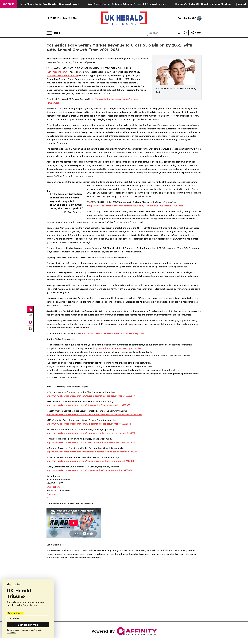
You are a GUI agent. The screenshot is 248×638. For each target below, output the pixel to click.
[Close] (50, 582)
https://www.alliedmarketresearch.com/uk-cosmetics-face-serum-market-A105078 (88, 405)
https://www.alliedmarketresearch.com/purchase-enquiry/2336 (112, 333)
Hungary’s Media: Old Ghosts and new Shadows (203, 4)
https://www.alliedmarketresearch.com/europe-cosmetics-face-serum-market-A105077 (91, 396)
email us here (53, 487)
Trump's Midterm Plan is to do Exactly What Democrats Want (42, 4)
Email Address (15, 613)
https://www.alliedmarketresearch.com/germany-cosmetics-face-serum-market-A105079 (92, 451)
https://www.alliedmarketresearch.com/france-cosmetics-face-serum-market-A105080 (90, 461)
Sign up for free (28, 624)
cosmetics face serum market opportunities (119, 348)
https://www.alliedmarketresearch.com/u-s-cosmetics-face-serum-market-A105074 (89, 423)
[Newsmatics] (30, 328)
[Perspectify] (30, 316)
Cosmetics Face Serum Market (62, 75)
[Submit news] (30, 309)
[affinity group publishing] (30, 322)
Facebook (52, 494)
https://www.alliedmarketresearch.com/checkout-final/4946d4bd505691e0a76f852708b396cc (136, 205)
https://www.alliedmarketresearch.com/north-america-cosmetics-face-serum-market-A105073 (94, 414)
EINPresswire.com (57, 72)
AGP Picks (8, 4)
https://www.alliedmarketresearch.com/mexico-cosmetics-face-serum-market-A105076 (91, 442)
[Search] (179, 33)
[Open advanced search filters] (185, 33)
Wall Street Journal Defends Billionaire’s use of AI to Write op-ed (127, 4)
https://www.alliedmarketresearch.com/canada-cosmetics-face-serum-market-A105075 (91, 433)
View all (242, 4)
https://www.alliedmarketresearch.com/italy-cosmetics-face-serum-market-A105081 (89, 470)
